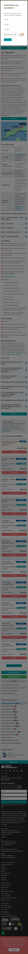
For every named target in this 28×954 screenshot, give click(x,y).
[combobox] (14, 29)
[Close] (24, 4)
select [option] (6, 30)
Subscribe (8, 40)
